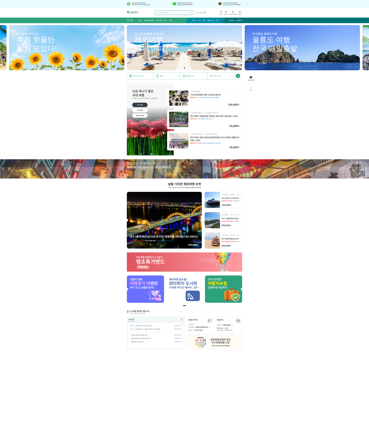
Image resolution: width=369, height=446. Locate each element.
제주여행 (140, 110)
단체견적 (231, 20)
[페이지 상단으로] (251, 90)
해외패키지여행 (149, 20)
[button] (126, 47)
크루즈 (171, 20)
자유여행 (159, 20)
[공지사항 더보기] (182, 320)
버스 (199, 20)
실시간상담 (251, 80)
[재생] (188, 174)
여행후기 (239, 20)
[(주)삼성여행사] (134, 13)
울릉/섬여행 (140, 115)
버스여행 (140, 105)
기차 (217, 20)
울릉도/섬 (211, 20)
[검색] (191, 13)
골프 (165, 20)
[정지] (185, 174)
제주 (204, 20)
